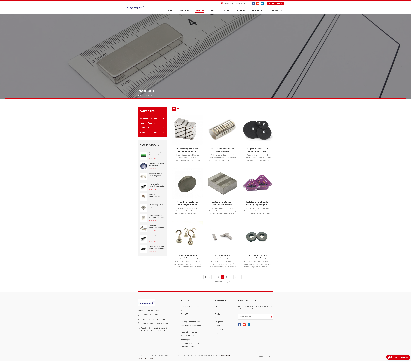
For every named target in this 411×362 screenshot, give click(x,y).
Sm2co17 (184, 314)
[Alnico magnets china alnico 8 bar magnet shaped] (222, 183)
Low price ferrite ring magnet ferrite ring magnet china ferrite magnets (257, 256)
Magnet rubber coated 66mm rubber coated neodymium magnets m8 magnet (257, 150)
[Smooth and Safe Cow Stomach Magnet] (143, 156)
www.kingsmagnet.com (229, 355)
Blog (217, 333)
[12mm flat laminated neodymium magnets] (143, 249)
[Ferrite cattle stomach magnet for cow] (143, 187)
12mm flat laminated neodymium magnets (157, 247)
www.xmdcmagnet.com (146, 358)
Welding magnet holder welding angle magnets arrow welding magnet (257, 203)
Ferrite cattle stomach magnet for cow (156, 185)
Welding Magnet (187, 310)
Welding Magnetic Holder (190, 322)
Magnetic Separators (148, 132)
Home (171, 10)
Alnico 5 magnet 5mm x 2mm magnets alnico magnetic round (187, 203)
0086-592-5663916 (151, 315)
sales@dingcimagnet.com (239, 3)
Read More (152, 158)
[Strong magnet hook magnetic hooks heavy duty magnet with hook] (187, 236)
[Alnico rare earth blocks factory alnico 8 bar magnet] (143, 218)
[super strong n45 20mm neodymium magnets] (187, 130)
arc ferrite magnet (188, 318)
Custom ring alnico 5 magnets (157, 206)
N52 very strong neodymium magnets (222, 256)
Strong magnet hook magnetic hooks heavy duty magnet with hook (187, 256)
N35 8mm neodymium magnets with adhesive (157, 227)
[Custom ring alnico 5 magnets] (143, 208)
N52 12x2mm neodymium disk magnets (222, 150)
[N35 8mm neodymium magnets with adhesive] (143, 228)
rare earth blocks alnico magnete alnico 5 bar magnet (156, 175)
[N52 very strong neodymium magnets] (222, 236)
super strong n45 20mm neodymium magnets (187, 150)
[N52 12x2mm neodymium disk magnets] (222, 130)
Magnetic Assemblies (148, 123)
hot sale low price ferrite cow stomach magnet (156, 237)
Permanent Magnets (148, 118)
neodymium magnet (189, 332)
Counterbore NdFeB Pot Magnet (156, 164)
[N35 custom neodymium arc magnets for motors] (143, 197)
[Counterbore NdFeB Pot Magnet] (143, 166)
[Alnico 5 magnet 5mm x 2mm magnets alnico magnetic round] (187, 183)
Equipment (240, 10)
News (213, 10)
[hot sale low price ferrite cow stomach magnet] (143, 239)
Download (257, 10)
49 (240, 277)
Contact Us (274, 10)
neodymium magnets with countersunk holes (191, 345)
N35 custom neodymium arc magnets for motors (156, 195)
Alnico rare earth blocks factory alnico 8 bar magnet (157, 216)
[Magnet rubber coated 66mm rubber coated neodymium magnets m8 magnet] (257, 130)
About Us (184, 10)
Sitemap (262, 357)
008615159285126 (163, 324)
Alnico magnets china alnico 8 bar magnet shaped (222, 203)
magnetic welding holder (190, 306)
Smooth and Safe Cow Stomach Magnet (155, 154)
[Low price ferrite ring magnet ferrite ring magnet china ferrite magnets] (257, 236)
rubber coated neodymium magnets (191, 327)
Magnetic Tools (146, 128)
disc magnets (186, 340)
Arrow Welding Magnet (189, 336)
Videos (225, 10)
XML (268, 357)
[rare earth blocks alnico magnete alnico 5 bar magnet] (143, 176)
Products (199, 10)
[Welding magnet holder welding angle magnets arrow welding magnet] (257, 183)
